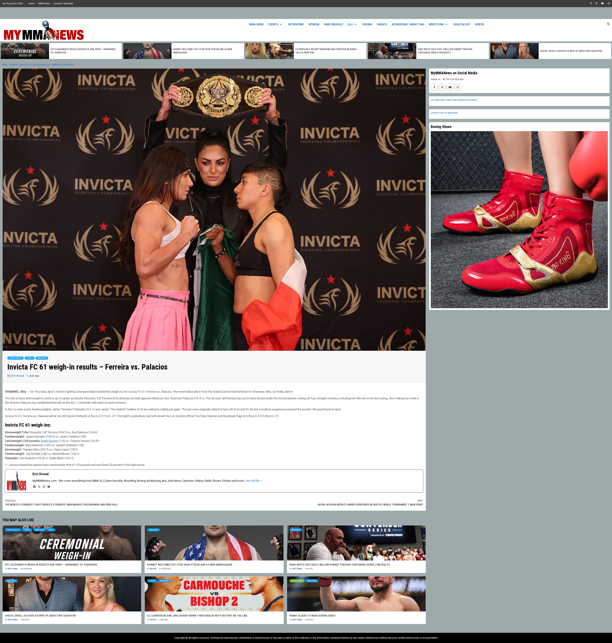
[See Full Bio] (262, 481)
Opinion (314, 24)
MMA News (44, 3)
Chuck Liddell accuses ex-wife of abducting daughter (449, 51)
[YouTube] (49, 487)
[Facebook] (34, 487)
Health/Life (462, 24)
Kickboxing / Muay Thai (408, 24)
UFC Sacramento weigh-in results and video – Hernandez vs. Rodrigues (51, 564)
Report (153, 569)
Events (273, 24)
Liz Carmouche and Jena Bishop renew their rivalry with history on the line (197, 615)
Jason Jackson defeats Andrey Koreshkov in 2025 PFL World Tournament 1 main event (370, 502)
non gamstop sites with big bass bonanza (454, 99)
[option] (61, 51)
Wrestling (436, 24)
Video (51, 530)
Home (32, 3)
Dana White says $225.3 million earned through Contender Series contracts (339, 564)
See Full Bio (252, 480)
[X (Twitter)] (39, 487)
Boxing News (297, 581)
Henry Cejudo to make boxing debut (312, 615)
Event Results (15, 358)
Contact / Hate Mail (63, 3)
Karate (382, 24)
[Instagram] (44, 487)
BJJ (350, 24)
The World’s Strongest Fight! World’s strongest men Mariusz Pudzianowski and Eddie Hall (61, 502)
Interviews (296, 24)
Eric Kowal (18, 375)
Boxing (367, 24)
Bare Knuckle (333, 24)
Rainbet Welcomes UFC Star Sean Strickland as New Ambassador (189, 564)
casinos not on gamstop (444, 112)
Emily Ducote (49, 441)
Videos (479, 24)
